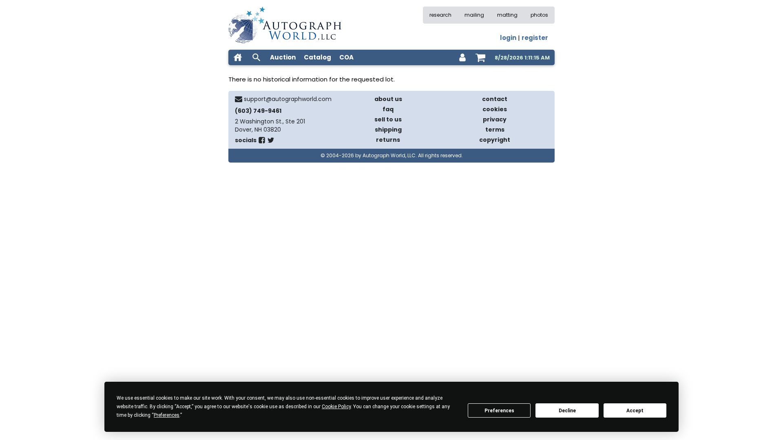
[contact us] (238, 99)
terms (494, 129)
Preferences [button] (166, 415)
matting (507, 14)
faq (388, 109)
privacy (495, 119)
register (535, 37)
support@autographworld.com (288, 99)
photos (539, 14)
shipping (388, 129)
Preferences (499, 411)
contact (494, 99)
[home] (237, 57)
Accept (635, 411)
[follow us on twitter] (270, 142)
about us (388, 99)
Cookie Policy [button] (336, 406)
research (440, 14)
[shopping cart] (480, 57)
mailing (474, 14)
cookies (494, 109)
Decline (567, 411)
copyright (494, 140)
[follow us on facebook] (261, 142)
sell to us (388, 119)
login (508, 37)
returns (388, 140)
